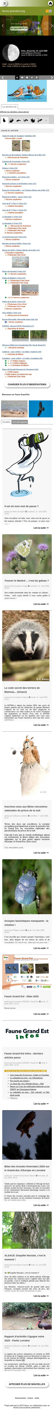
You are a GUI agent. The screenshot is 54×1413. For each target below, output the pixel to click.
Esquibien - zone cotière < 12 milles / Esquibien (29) (22, 358)
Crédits (37, 1398)
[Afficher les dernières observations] (14, 112)
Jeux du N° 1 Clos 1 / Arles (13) (14, 210)
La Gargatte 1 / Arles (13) (12, 217)
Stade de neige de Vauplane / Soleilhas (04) (19, 136)
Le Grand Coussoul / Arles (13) (14, 237)
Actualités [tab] (6, 422)
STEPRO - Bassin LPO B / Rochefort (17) (18, 326)
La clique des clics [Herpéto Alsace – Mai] (27, 1084)
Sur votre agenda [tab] (20, 422)
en (50, 11)
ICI (23, 1360)
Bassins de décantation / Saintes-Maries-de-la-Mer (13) (23, 155)
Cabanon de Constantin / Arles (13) (16, 162)
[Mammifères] (11, 120)
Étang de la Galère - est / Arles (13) (15, 177)
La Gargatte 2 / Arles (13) (12, 223)
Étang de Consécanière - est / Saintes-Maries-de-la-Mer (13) (25, 190)
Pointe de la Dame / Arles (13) (13, 302)
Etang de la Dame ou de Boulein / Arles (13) (19, 184)
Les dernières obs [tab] (9, 107)
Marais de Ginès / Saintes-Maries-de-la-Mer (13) (21, 250)
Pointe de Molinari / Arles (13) (13, 278)
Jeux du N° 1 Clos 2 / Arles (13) (14, 204)
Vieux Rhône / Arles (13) (11, 313)
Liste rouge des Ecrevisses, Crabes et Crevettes (29, 1075)
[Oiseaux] (4, 120)
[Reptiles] (25, 120)
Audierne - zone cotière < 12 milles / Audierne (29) (21, 352)
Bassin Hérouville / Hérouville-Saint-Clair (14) (20, 320)
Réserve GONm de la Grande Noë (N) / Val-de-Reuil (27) (24, 345)
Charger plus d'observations (27, 384)
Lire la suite (40, 528)
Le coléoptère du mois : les (26, 1078)
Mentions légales (20, 1398)
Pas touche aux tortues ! (20, 1081)
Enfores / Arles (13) (9, 168)
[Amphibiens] (32, 120)
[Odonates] (39, 120)
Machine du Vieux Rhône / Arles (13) (16, 244)
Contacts (30, 1398)
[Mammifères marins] (18, 120)
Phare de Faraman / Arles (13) (14, 271)
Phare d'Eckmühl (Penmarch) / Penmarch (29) (20, 369)
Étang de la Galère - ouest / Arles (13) (16, 197)
